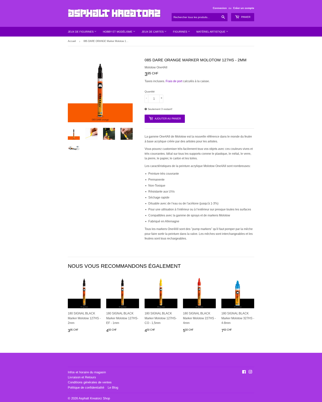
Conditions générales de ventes (90, 382)
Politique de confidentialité (86, 387)
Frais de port (174, 81)
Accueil (72, 41)
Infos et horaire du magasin (87, 372)
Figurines (180, 31)
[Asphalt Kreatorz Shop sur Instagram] (250, 372)
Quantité (150, 91)
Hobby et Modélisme (118, 31)
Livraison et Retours (82, 377)
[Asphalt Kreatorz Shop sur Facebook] (244, 372)
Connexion (220, 8)
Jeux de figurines (81, 31)
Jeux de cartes (153, 31)
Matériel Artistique (211, 31)
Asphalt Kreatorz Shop (94, 398)
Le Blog (113, 387)
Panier (245, 16)
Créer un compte (243, 8)
